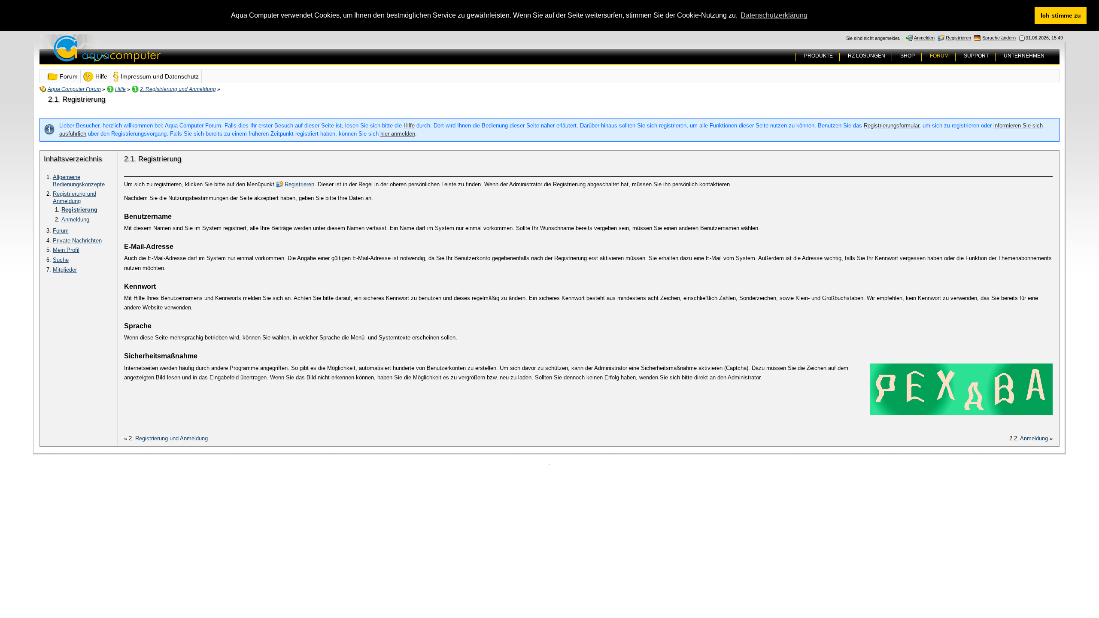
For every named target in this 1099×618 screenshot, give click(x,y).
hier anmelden (397, 133)
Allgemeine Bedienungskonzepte (79, 181)
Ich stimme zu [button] (1061, 15)
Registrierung (79, 209)
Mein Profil (66, 250)
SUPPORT (976, 56)
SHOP (907, 56)
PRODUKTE (818, 56)
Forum (61, 230)
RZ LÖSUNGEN (866, 56)
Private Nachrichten (77, 240)
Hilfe (409, 125)
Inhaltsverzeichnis (73, 159)
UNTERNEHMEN (1024, 56)
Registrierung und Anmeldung (74, 197)
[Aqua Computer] (140, 55)
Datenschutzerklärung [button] (774, 15)
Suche (61, 260)
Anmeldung (75, 219)
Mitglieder (65, 270)
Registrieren (299, 184)
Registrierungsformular (891, 125)
